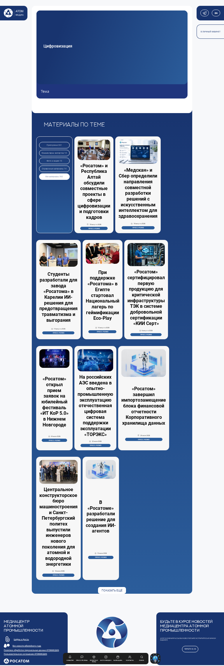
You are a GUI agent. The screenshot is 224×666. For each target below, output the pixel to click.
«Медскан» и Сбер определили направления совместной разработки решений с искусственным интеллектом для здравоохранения (138, 193)
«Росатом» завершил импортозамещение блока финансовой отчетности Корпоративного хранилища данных (143, 406)
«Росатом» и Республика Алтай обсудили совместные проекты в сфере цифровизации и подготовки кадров (94, 191)
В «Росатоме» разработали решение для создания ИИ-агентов (101, 517)
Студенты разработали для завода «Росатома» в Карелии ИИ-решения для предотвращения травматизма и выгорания (58, 297)
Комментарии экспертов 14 (54, 153)
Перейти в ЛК (190, 649)
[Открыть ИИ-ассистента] (155, 658)
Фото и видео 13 (54, 161)
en (216, 13)
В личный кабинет (210, 31)
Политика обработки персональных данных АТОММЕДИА (31, 650)
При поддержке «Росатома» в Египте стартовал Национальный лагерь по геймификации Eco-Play (102, 295)
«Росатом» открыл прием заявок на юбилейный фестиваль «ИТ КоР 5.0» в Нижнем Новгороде (54, 402)
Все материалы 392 (54, 176)
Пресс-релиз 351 (54, 145)
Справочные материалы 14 (54, 169)
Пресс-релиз (94, 228)
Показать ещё (112, 590)
